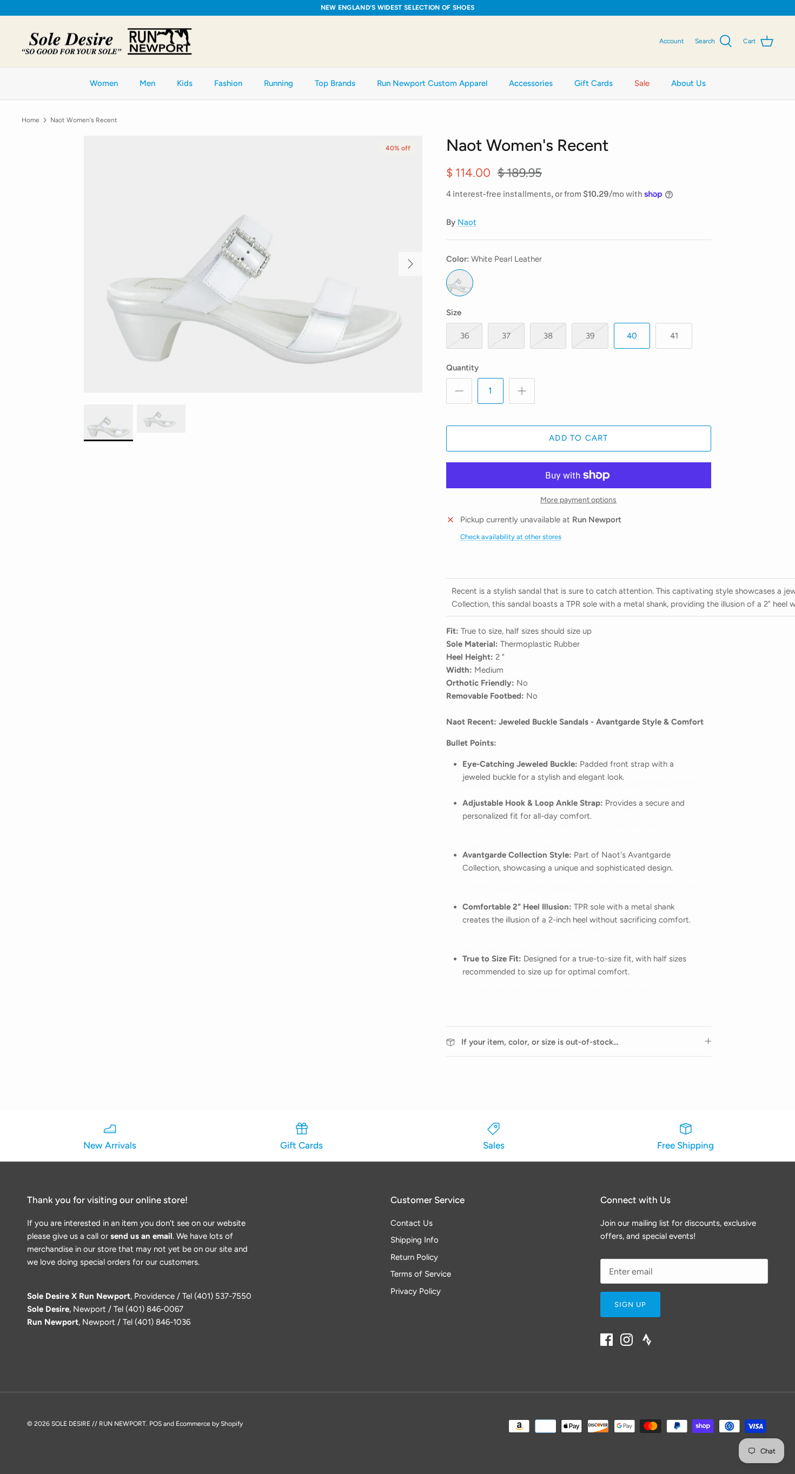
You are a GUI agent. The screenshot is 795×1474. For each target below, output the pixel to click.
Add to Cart (578, 438)
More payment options (578, 500)
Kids (185, 83)
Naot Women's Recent (83, 120)
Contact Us (411, 1223)
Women (104, 83)
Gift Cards (593, 83)
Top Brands (335, 83)
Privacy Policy (415, 1291)
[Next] (410, 264)
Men (147, 83)
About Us (688, 83)
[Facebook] (606, 1339)
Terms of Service (420, 1274)
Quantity (462, 368)
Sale (642, 83)
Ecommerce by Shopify (209, 1423)
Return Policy (414, 1257)
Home (30, 120)
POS (155, 1423)
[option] (253, 264)
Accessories (531, 83)
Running (278, 83)
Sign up (630, 1304)
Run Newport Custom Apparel (432, 83)
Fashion (228, 83)
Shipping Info (414, 1240)
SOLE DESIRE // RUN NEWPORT (98, 1423)
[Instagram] (626, 1339)
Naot (467, 222)
